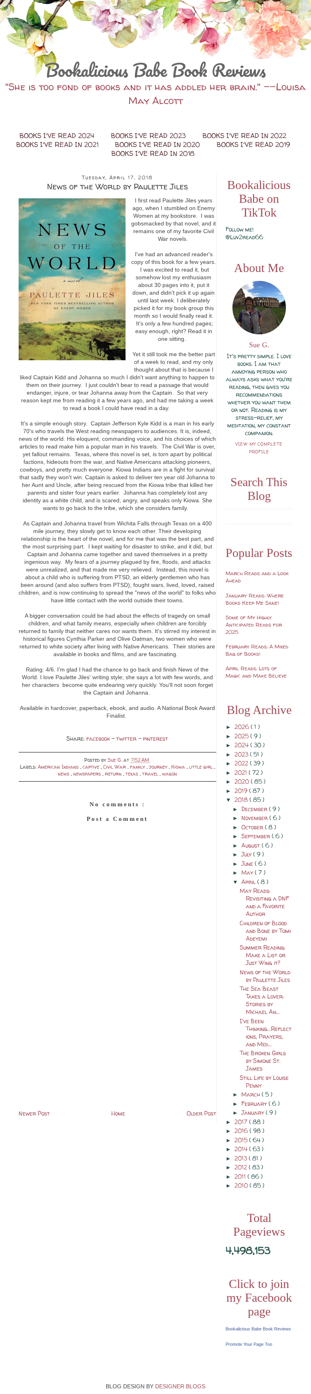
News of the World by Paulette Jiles (265, 976)
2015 (241, 1140)
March (251, 1094)
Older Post (201, 1113)
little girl (201, 766)
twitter (127, 738)
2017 (241, 1122)
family (138, 766)
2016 (241, 1131)
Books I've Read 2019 (253, 144)
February (254, 1103)
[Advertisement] (117, 1051)
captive (92, 766)
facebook (98, 738)
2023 (242, 754)
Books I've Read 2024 (57, 135)
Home (118, 1113)
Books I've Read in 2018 (152, 153)
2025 (242, 736)
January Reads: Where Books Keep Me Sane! (255, 599)
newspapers (87, 773)
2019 (241, 791)
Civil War (115, 766)
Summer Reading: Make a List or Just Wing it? (262, 955)
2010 (241, 1185)
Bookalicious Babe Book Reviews (155, 70)
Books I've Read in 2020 (158, 144)
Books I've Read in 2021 (58, 144)
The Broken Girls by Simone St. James (263, 1060)
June (248, 863)
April (249, 882)
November (255, 818)
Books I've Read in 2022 (244, 135)
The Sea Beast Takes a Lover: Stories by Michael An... (262, 1000)
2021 (241, 772)
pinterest (155, 738)
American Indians (59, 766)
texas (133, 773)
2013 (241, 1158)
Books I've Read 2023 (149, 135)
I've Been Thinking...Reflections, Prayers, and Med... (266, 1032)
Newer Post (34, 1113)
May (248, 872)
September (256, 836)
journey (159, 766)
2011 (240, 1176)
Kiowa (179, 766)
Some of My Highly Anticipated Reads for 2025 (254, 624)
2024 (242, 745)
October (253, 827)
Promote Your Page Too (249, 1344)
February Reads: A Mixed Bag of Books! (257, 650)
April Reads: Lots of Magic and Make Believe (256, 672)
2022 (242, 763)
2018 (241, 799)
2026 (242, 727)
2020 (242, 781)
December (255, 809)
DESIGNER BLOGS (180, 1386)
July (247, 854)
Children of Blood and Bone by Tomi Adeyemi (265, 930)
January (253, 1112)
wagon (169, 773)
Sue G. (259, 345)
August (251, 845)
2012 (241, 1167)
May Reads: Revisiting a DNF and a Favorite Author (264, 902)
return (114, 773)
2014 (241, 1149)
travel (151, 773)
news (64, 773)
